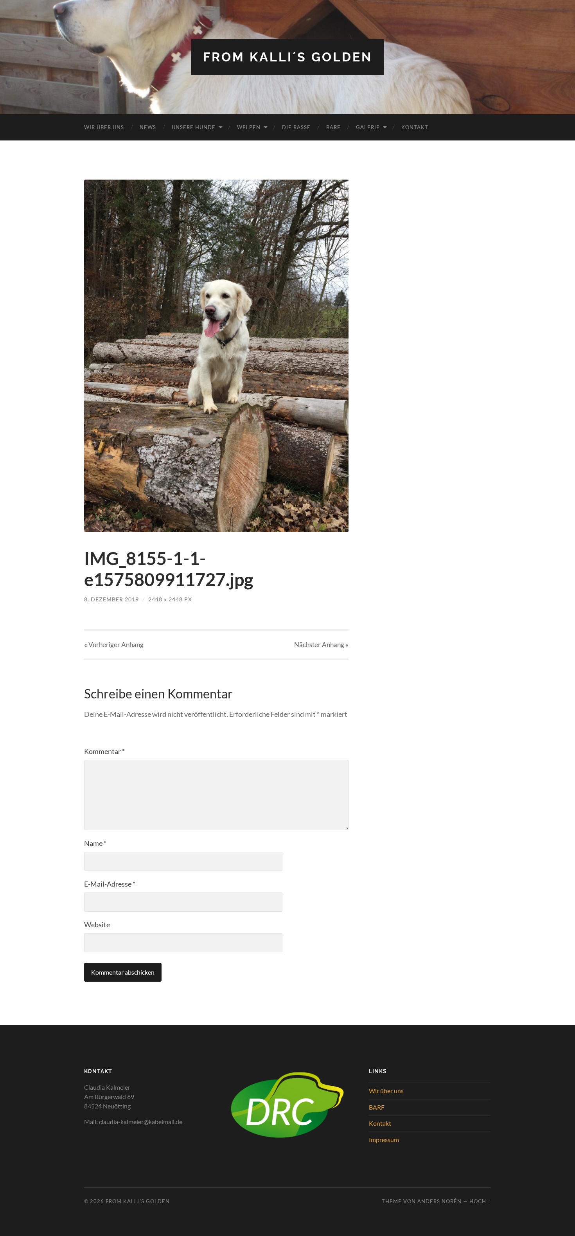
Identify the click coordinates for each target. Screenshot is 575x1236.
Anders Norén (439, 1201)
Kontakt (414, 127)
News (148, 127)
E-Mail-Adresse (109, 884)
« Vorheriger (114, 644)
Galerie (368, 127)
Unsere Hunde (194, 127)
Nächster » (321, 644)
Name (95, 843)
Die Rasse (296, 127)
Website (97, 924)
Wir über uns (104, 127)
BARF (333, 127)
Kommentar (104, 751)
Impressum (384, 1139)
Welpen (249, 127)
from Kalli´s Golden (287, 57)
